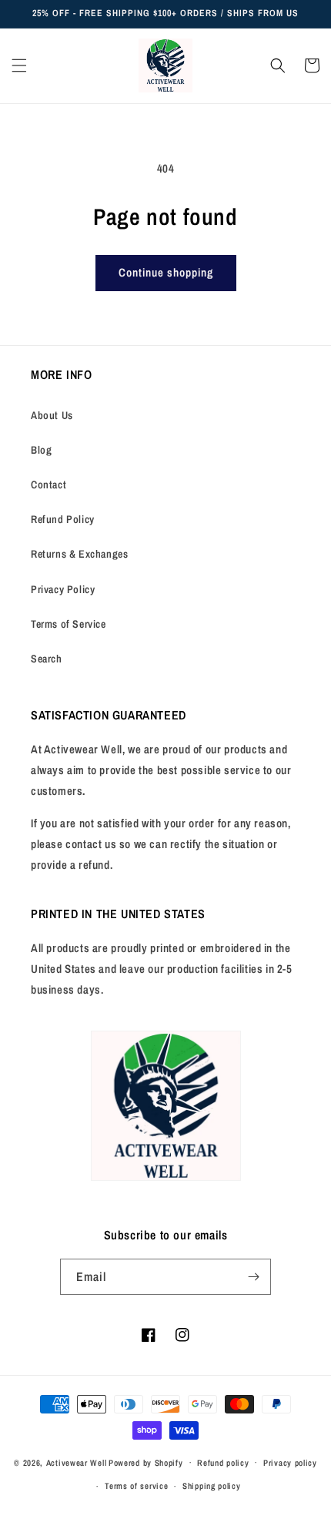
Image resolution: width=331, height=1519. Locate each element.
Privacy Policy (63, 589)
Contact (48, 484)
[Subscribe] (253, 1277)
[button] (19, 65)
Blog (41, 450)
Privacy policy (290, 1462)
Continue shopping (166, 272)
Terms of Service (68, 624)
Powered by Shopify (146, 1462)
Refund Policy (63, 519)
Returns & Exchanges (79, 554)
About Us (52, 415)
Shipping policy (211, 1485)
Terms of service (136, 1485)
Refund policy (223, 1462)
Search (46, 659)
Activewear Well (76, 1462)
